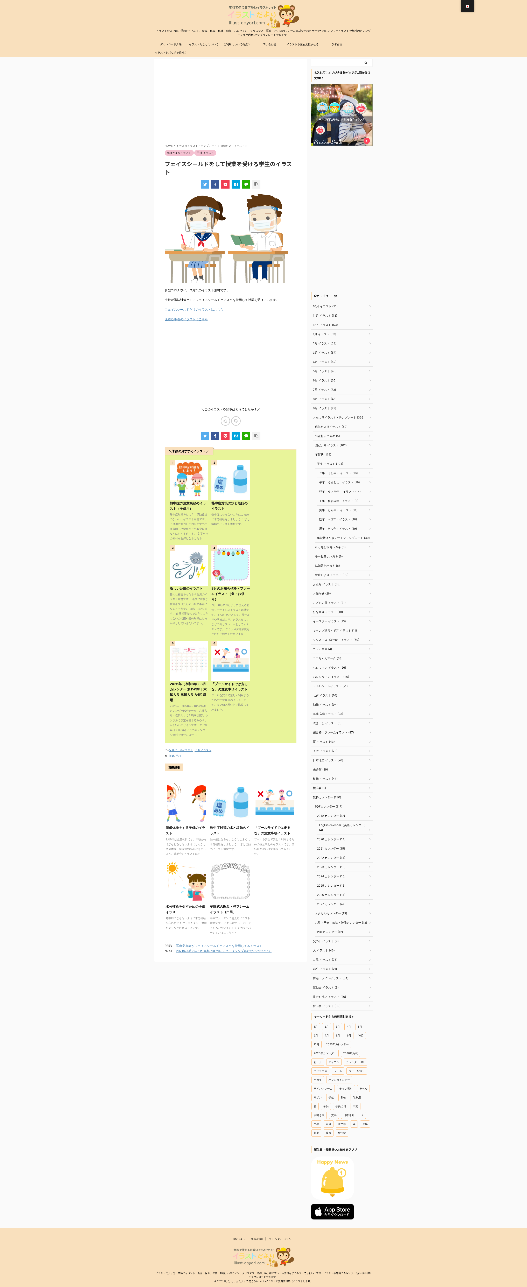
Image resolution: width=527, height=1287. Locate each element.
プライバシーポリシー (281, 1238)
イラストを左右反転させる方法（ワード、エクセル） (303, 45)
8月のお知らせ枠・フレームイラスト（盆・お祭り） (230, 593)
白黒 (316, 1124)
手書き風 (319, 1115)
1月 (316, 1026)
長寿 (328, 1132)
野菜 (316, 1132)
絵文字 (342, 1124)
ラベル (363, 1088)
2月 (326, 1026)
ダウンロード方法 (171, 44)
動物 (343, 1097)
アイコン (334, 1062)
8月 (338, 1035)
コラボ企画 (335, 44)
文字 (334, 1115)
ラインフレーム (323, 1088)
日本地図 (348, 1115)
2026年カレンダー (325, 1053)
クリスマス (320, 1070)
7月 (327, 1035)
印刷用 (357, 1097)
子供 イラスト (203, 750)
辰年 (365, 1124)
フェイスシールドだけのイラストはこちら (194, 309)
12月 (316, 1044)
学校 (178, 755)
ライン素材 (346, 1088)
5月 (360, 1026)
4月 (349, 1026)
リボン (318, 1097)
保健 (171, 755)
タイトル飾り (357, 1070)
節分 (328, 1124)
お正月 (318, 1062)
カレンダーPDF (355, 1062)
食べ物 (342, 1132)
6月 (316, 1035)
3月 (338, 1026)
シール (338, 1070)
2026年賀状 (350, 1053)
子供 (326, 1106)
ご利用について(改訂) (237, 44)
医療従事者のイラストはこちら (186, 319)
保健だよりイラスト (181, 750)
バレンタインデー (339, 1079)
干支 (355, 1106)
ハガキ (318, 1079)
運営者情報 (257, 1238)
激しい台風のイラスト (186, 588)
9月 (349, 1035)
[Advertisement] (230, 105)
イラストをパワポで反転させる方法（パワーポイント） (171, 54)
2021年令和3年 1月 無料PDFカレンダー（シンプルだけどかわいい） (224, 951)
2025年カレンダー (337, 1044)
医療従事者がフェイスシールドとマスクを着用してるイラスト (219, 946)
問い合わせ (269, 44)
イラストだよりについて (203, 44)
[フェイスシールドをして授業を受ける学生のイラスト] (236, 184)
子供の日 (340, 1106)
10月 (361, 1035)
